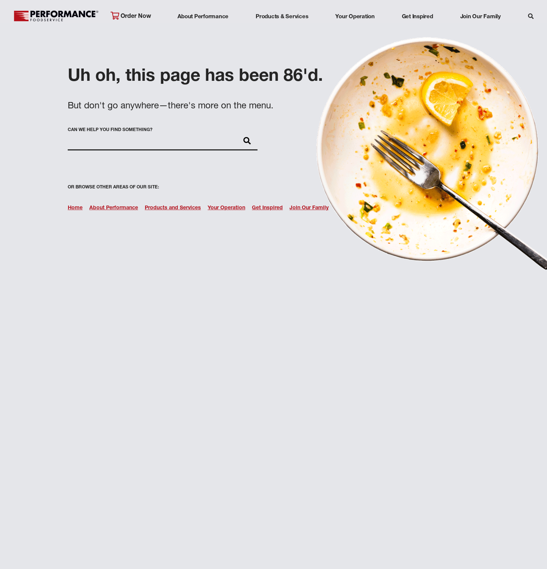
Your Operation (355, 17)
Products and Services (173, 208)
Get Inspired (417, 17)
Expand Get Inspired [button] (417, 31)
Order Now (135, 17)
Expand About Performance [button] (203, 31)
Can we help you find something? (110, 130)
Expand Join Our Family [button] (480, 31)
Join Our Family (480, 17)
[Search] (531, 17)
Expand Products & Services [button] (282, 31)
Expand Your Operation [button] (355, 31)
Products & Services (282, 17)
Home (75, 208)
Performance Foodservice (56, 16)
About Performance (202, 17)
